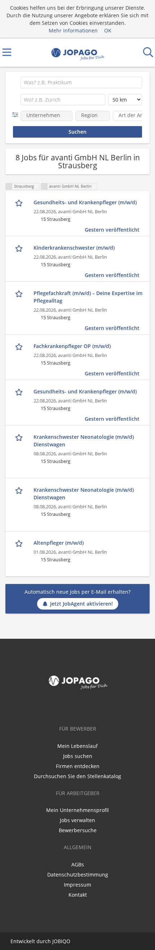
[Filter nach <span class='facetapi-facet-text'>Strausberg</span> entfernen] (9, 186)
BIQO (64, 941)
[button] (17, 115)
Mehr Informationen (73, 30)
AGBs (77, 864)
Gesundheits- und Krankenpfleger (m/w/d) (85, 202)
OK (107, 30)
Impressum (77, 884)
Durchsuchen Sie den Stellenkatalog (77, 776)
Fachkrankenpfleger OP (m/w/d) (72, 346)
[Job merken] (19, 203)
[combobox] (81, 82)
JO (55, 941)
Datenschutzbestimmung (77, 874)
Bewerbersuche (78, 830)
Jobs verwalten (77, 820)
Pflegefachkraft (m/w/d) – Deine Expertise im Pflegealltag (88, 297)
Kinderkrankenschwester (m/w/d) (74, 247)
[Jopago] (78, 52)
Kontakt (77, 894)
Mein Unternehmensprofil (77, 810)
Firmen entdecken (77, 766)
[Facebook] (77, 707)
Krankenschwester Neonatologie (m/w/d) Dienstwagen (84, 440)
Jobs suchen (77, 756)
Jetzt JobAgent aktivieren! (81, 603)
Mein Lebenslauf (77, 745)
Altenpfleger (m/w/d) (59, 542)
